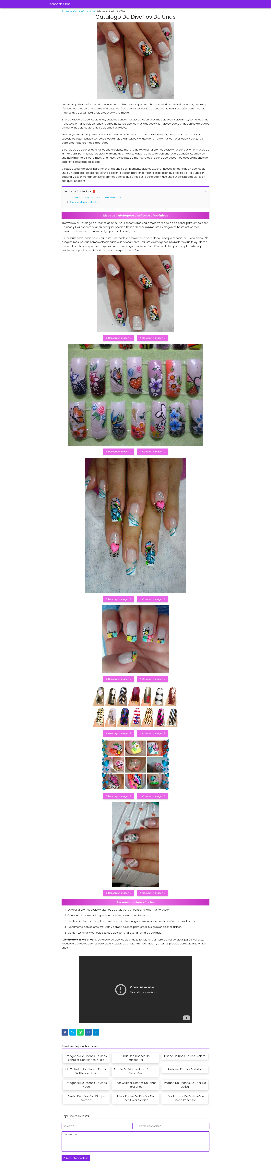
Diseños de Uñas (58, 4)
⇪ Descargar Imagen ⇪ (118, 338)
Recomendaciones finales (84, 202)
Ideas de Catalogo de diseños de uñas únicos (95, 197)
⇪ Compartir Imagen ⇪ (152, 338)
